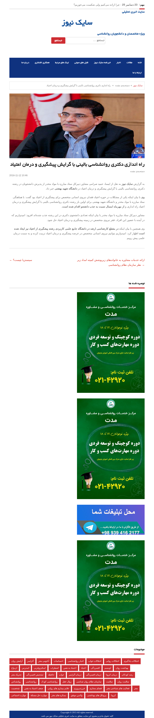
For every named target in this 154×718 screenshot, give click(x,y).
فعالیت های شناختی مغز (117, 688)
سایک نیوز (77, 23)
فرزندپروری (79, 688)
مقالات (129, 62)
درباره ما (25, 62)
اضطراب (54, 668)
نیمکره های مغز (58, 695)
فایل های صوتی (81, 62)
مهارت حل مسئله (39, 695)
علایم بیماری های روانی (58, 688)
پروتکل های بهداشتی (96, 695)
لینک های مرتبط (62, 62)
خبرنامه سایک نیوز (102, 62)
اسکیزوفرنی (40, 668)
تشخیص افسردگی (34, 674)
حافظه (51, 674)
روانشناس (16, 681)
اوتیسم (107, 668)
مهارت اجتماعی (18, 695)
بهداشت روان (122, 668)
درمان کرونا (111, 674)
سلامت (109, 681)
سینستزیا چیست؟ (23, 259)
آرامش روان (17, 661)
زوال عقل (67, 681)
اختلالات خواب (94, 661)
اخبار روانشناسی (76, 661)
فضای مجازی (96, 688)
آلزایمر (30, 661)
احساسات (58, 661)
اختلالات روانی (112, 661)
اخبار (118, 62)
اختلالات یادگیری (131, 661)
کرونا (113, 695)
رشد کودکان (127, 674)
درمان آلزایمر (75, 674)
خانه (140, 62)
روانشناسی (31, 681)
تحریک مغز (16, 674)
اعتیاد (83, 668)
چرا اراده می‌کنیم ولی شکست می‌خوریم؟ (97, 4)
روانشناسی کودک (49, 681)
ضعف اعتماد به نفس (33, 688)
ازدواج (14, 668)
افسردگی (95, 668)
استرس (25, 668)
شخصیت (15, 688)
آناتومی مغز (43, 661)
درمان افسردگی (93, 674)
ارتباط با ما (137, 73)
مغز (136, 688)
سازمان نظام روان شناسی (88, 681)
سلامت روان (123, 681)
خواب (61, 674)
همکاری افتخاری (42, 62)
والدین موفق (76, 695)
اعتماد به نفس (69, 668)
